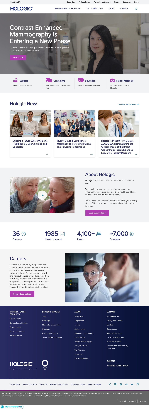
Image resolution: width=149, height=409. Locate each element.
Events (77, 325)
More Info (142, 401)
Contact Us (59, 80)
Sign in (136, 2)
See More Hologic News (127, 104)
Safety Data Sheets (114, 321)
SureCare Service (114, 341)
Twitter (109, 384)
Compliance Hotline (78, 384)
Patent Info (43, 384)
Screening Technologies (52, 337)
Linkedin (115, 384)
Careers (116, 2)
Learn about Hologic (97, 213)
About (111, 9)
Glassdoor (126, 384)
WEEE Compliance (94, 384)
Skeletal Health (16, 335)
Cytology (46, 321)
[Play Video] (42, 195)
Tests (44, 316)
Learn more (18, 57)
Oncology (46, 329)
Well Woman (79, 350)
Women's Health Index (102, 2)
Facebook (121, 384)
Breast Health (15, 319)
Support (124, 9)
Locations (78, 354)
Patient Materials (125, 80)
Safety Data (71, 2)
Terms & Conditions (30, 384)
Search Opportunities (22, 294)
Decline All (132, 401)
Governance (112, 329)
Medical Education (114, 333)
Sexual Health (15, 327)
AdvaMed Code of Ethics (59, 384)
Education (90, 80)
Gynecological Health (19, 323)
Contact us (127, 2)
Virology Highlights (82, 358)
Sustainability (79, 329)
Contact (110, 325)
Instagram (137, 384)
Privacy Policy (15, 384)
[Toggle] (136, 8)
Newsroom (78, 316)
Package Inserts (84, 2)
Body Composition (17, 331)
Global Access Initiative (84, 333)
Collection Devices (50, 333)
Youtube (132, 384)
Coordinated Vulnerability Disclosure (117, 347)
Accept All (122, 401)
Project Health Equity (83, 341)
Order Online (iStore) (115, 337)
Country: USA (15, 2)
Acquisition (79, 321)
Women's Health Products (67, 9)
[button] (74, 407)
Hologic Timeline (81, 346)
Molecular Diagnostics (51, 325)
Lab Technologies (94, 9)
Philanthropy (79, 337)
